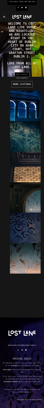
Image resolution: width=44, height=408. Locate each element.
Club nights (7, 369)
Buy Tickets (22, 74)
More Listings (22, 84)
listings (14, 365)
